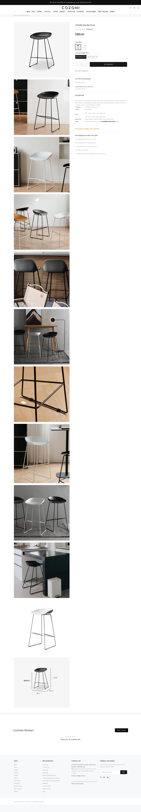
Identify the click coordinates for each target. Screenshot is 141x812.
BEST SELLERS (18, 789)
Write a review (121, 730)
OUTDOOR (17, 781)
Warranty (45, 783)
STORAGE (17, 783)
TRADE (16, 791)
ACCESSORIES (18, 786)
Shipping (45, 773)
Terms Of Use (46, 789)
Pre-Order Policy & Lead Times (51, 781)
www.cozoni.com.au (77, 784)
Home (15, 16)
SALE (15, 767)
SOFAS (16, 775)
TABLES (16, 778)
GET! (123, 772)
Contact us (46, 767)
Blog (44, 791)
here (103, 154)
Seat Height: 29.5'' (93, 57)
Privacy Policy (47, 786)
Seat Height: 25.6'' (81, 57)
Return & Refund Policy (49, 775)
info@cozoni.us (80, 776)
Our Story (45, 765)
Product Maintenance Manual (51, 778)
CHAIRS (16, 770)
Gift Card (45, 770)
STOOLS (16, 773)
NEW (15, 765)
